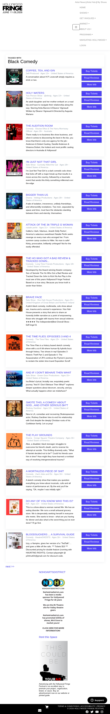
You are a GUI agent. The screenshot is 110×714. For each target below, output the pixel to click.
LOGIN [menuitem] (83, 45)
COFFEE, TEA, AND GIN (40, 70)
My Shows (102, 2)
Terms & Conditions (68, 706)
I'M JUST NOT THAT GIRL (41, 161)
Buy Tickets (92, 71)
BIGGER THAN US (37, 194)
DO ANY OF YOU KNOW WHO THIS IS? (49, 501)
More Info (91, 84)
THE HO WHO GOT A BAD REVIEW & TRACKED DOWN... (48, 260)
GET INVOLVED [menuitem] (87, 18)
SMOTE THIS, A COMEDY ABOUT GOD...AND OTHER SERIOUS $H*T (47, 404)
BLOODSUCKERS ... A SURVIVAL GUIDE (50, 534)
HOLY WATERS (35, 92)
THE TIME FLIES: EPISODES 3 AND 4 (48, 336)
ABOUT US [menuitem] (85, 29)
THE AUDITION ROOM (39, 125)
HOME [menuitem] (83, 7)
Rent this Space (48, 637)
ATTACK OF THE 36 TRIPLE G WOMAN (49, 224)
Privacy (101, 706)
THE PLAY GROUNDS (39, 435)
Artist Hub (91, 2)
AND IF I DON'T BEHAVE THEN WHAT (48, 372)
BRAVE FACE (34, 297)
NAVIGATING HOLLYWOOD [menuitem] (92, 40)
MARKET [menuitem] (84, 24)
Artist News (80, 2)
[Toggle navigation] (76, 27)
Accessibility (88, 706)
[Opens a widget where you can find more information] (97, 700)
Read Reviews (91, 78)
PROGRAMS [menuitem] (85, 35)
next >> (10, 566)
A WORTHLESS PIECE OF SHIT (45, 471)
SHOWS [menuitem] (83, 13)
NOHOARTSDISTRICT (52, 572)
